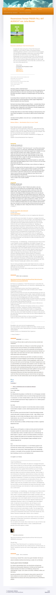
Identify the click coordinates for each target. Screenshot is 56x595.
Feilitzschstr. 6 (19, 69)
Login (48, 590)
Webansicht (47, 592)
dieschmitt (18, 339)
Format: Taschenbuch (15, 213)
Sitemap (16, 590)
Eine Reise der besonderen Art (16, 145)
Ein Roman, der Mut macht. (16, 184)
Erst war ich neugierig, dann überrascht (19, 210)
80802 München (19, 71)
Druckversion (10, 590)
